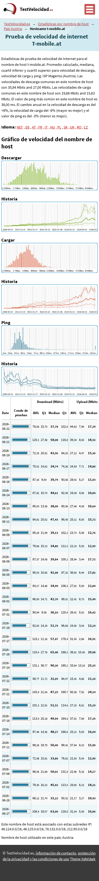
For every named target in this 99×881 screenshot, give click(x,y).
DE (27, 127)
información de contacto (56, 853)
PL (59, 127)
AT (34, 127)
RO (79, 127)
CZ (86, 127)
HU (52, 127)
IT (46, 127)
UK (72, 127)
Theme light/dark (83, 859)
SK (66, 127)
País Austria (13, 28)
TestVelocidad (36, 9)
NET (20, 127)
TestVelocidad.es (17, 24)
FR (40, 127)
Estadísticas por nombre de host (63, 24)
